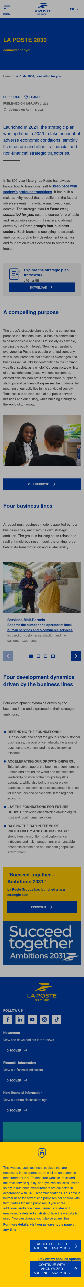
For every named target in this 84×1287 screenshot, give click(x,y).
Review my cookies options (59, 1259)
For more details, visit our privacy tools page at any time (39, 1227)
